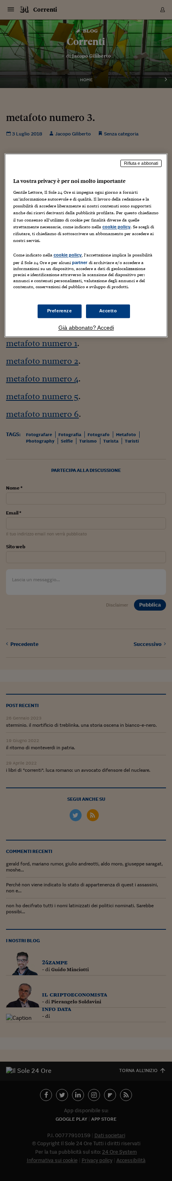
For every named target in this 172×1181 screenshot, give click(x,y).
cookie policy (116, 226)
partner (80, 262)
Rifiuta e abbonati (141, 163)
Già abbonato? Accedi (86, 327)
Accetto (108, 311)
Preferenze (59, 311)
